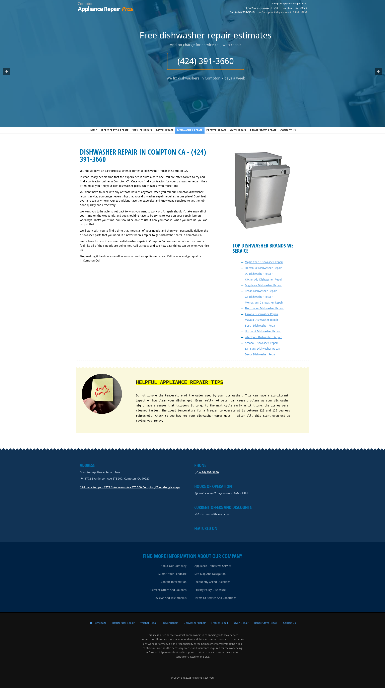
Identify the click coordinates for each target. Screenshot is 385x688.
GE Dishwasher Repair (259, 296)
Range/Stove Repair (263, 130)
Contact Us (288, 130)
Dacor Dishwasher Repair (261, 354)
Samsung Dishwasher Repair (263, 348)
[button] (6, 71)
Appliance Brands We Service (213, 565)
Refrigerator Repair (114, 130)
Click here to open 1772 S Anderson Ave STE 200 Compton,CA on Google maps (130, 487)
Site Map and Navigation (210, 573)
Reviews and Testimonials (170, 597)
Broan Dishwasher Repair (261, 291)
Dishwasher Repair (190, 130)
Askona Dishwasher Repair (261, 314)
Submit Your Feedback (172, 573)
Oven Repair (238, 130)
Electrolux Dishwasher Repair (263, 268)
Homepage (99, 622)
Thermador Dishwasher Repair (264, 308)
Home (93, 130)
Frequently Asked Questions (212, 581)
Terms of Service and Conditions (215, 597)
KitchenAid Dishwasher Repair (264, 279)
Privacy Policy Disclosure (210, 589)
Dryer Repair (165, 130)
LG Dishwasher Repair (259, 273)
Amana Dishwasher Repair (261, 343)
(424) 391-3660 (192, 61)
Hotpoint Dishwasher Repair (263, 331)
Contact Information (173, 581)
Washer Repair (142, 130)
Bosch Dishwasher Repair (261, 325)
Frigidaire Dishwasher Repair (263, 285)
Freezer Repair (216, 130)
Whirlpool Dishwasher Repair (263, 337)
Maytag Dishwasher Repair (261, 319)
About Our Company (173, 565)
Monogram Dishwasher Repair (264, 302)
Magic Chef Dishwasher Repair (264, 262)
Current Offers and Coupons (168, 589)
